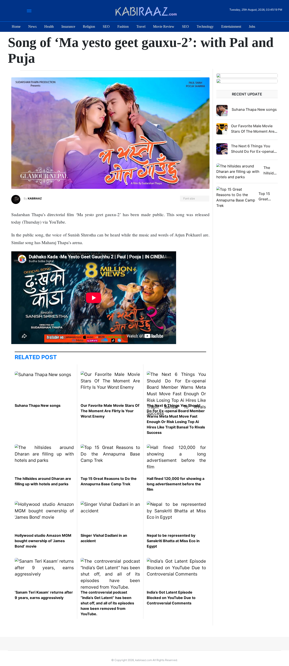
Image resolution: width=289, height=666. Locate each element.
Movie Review (163, 26)
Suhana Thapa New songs (38, 405)
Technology (205, 26)
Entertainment (231, 26)
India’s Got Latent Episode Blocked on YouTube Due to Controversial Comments (171, 597)
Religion (89, 26)
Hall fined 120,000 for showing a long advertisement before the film (175, 484)
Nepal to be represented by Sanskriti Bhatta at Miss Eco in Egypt (173, 540)
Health (49, 26)
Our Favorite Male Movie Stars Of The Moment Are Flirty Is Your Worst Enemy (110, 411)
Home (16, 26)
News (32, 26)
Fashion (123, 26)
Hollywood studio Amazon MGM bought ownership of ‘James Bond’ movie (43, 540)
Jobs (252, 26)
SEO (106, 26)
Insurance (68, 26)
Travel (140, 26)
